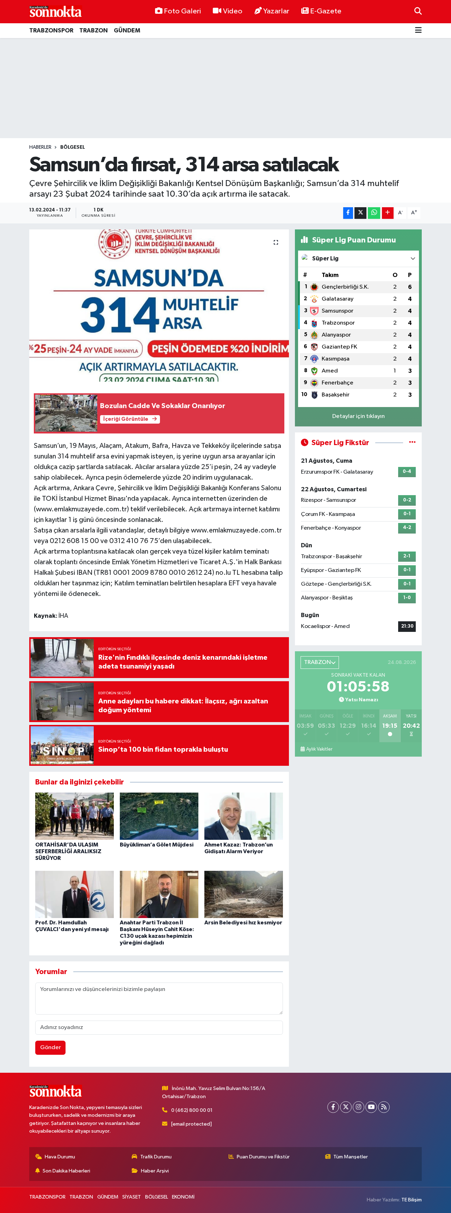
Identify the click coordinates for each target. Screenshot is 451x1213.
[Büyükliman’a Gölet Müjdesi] (159, 816)
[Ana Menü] (418, 30)
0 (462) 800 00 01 (191, 1110)
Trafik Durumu (156, 1156)
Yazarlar (276, 11)
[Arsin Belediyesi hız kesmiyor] (243, 894)
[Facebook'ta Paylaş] (348, 213)
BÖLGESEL (72, 147)
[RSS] (384, 1107)
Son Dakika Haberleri (66, 1171)
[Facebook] (333, 1107)
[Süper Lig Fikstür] (412, 443)
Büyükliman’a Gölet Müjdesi (156, 845)
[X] (346, 1107)
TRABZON (93, 30)
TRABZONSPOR (51, 30)
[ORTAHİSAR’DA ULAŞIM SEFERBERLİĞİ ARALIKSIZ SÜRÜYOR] (74, 816)
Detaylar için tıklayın (358, 416)
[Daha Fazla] (388, 213)
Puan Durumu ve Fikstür (263, 1156)
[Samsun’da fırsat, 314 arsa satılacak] (159, 305)
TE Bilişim (411, 1199)
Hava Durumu (60, 1156)
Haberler (40, 147)
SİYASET (131, 1197)
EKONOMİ (183, 1197)
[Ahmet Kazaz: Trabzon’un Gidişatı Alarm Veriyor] (243, 816)
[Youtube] (371, 1107)
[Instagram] (358, 1107)
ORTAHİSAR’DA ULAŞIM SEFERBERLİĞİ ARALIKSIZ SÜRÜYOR (68, 851)
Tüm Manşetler (350, 1156)
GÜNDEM (127, 30)
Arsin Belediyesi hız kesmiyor (243, 922)
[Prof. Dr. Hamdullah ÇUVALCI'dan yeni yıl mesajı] (74, 894)
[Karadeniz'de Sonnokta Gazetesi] (55, 11)
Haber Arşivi (155, 1171)
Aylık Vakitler (319, 749)
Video (232, 11)
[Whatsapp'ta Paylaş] (374, 213)
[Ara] (418, 11)
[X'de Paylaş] (360, 213)
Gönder (50, 1048)
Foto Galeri (182, 11)
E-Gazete (325, 11)
